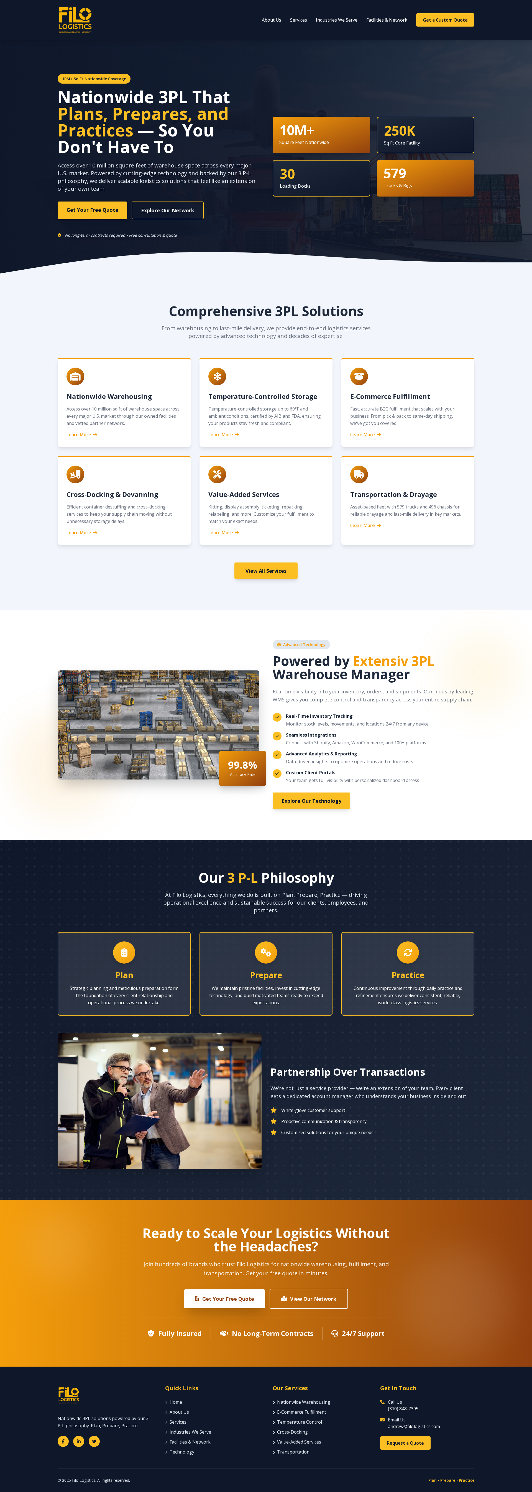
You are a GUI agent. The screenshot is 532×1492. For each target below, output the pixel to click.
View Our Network (313, 1298)
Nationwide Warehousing (303, 1402)
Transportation (293, 1452)
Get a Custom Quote (445, 20)
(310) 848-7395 (403, 1409)
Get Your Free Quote (92, 209)
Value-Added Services (299, 1442)
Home (176, 1402)
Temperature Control (299, 1422)
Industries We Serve (336, 20)
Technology (182, 1452)
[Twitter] (94, 1441)
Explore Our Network (167, 210)
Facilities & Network (386, 20)
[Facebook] (63, 1441)
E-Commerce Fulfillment (301, 1412)
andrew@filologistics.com (414, 1426)
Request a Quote (405, 1443)
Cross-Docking (292, 1432)
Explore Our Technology (311, 800)
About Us (271, 20)
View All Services (266, 570)
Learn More (78, 435)
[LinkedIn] (78, 1441)
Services (298, 20)
